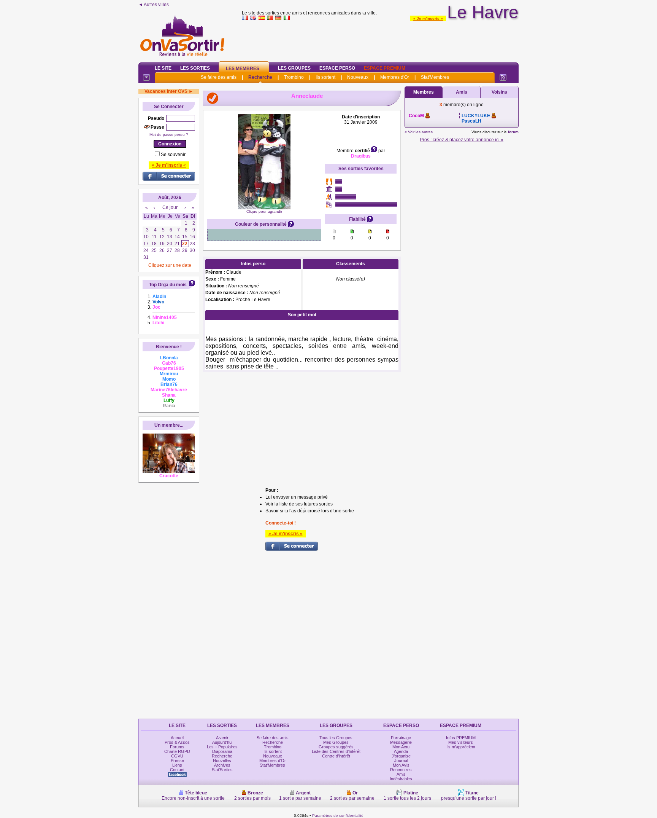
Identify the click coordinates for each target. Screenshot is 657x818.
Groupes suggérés (336, 747)
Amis (461, 92)
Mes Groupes (336, 742)
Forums (177, 747)
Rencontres (401, 769)
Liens (177, 765)
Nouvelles (222, 760)
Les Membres (242, 68)
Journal (401, 760)
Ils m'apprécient (460, 747)
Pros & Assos (177, 742)
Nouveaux (357, 77)
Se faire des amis (218, 77)
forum (513, 132)
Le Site (163, 68)
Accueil (177, 737)
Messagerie (401, 742)
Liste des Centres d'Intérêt (336, 751)
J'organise (401, 756)
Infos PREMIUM (461, 737)
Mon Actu (400, 747)
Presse (177, 760)
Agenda (401, 751)
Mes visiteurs (460, 742)
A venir (222, 737)
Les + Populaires (222, 747)
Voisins (499, 92)
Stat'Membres (435, 77)
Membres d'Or (394, 77)
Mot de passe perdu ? (168, 134)
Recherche (260, 77)
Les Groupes (294, 68)
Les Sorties (195, 68)
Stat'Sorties (222, 769)
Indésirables (401, 779)
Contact (177, 769)
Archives (222, 765)
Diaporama (222, 751)
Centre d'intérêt (336, 756)
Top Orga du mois (168, 284)
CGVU (177, 756)
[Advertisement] (380, 39)
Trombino (294, 77)
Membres (423, 92)
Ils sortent (325, 77)
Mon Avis (401, 765)
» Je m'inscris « (428, 18)
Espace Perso (337, 68)
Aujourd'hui (222, 742)
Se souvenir (173, 154)
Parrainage (401, 737)
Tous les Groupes (335, 737)
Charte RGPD (177, 751)
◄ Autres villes (153, 4)
